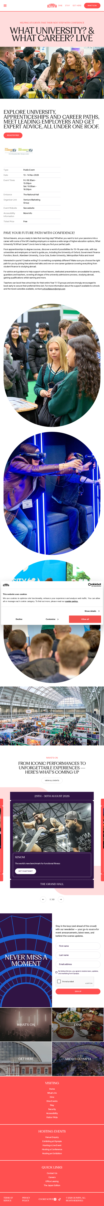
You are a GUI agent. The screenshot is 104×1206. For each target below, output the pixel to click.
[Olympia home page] (52, 6)
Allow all (85, 619)
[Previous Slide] (43, 899)
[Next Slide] (61, 899)
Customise (50, 619)
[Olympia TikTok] (59, 1199)
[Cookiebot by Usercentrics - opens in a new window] (90, 585)
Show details (90, 611)
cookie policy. (71, 601)
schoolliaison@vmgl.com (53, 289)
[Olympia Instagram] (55, 1199)
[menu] (5, 5)
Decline (19, 619)
